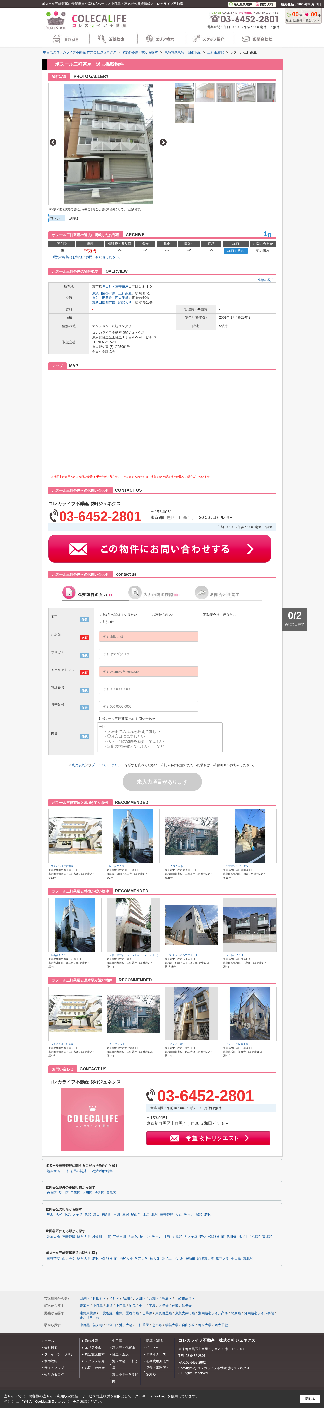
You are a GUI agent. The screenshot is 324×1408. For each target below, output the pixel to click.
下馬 (67, 1214)
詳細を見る (235, 251)
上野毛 (169, 1237)
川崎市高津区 (185, 1298)
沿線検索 (91, 1341)
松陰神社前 (216, 1237)
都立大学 (222, 1258)
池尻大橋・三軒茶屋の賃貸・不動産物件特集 (80, 1171)
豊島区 (111, 1193)
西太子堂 (121, 298)
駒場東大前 (205, 1258)
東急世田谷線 (102, 298)
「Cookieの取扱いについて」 (52, 1401)
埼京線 (236, 1313)
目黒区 (75, 1193)
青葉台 (85, 1306)
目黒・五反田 (122, 1354)
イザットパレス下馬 (237, 1044)
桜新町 (107, 1214)
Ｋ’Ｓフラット (175, 866)
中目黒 (236, 1258)
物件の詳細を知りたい (120, 615)
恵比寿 (157, 1325)
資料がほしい (163, 615)
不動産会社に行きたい (219, 615)
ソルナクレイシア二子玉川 (182, 955)
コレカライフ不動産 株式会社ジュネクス (216, 1340)
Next (163, 142)
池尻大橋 (53, 1237)
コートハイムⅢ (234, 955)
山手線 (147, 1313)
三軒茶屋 (121, 286)
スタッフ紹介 (95, 1361)
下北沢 (255, 1237)
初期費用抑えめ (157, 1361)
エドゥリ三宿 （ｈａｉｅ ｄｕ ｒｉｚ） (134, 955)
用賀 (107, 1237)
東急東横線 (88, 1313)
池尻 (58, 1214)
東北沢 (267, 1237)
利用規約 (78, 765)
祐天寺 (155, 1258)
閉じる (310, 1399)
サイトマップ (54, 1368)
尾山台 (136, 1214)
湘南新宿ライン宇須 (259, 1313)
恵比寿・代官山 (123, 1347)
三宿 (125, 1214)
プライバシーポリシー (108, 765)
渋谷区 (99, 1193)
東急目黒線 (163, 1313)
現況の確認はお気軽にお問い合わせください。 (87, 257)
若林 (207, 1214)
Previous (53, 142)
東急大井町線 (185, 1313)
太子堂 (78, 1214)
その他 (109, 622)
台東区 (52, 1193)
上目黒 (121, 1306)
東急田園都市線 (103, 293)
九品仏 (133, 1237)
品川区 (64, 1193)
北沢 (154, 1214)
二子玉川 (119, 1237)
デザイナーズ (156, 1354)
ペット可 (152, 1347)
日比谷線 (106, 1313)
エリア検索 (93, 1347)
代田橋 (231, 1237)
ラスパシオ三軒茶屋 (62, 866)
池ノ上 (243, 1237)
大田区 (87, 1193)
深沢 (199, 1214)
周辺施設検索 (95, 1354)
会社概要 (50, 1347)
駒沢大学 (125, 303)
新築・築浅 (154, 1341)
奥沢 (50, 1214)
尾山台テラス (116, 866)
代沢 (88, 1214)
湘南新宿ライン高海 (213, 1313)
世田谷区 (108, 286)
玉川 (117, 1214)
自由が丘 (188, 1325)
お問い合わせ (95, 1368)
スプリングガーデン (237, 866)
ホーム (49, 1341)
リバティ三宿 (175, 1044)
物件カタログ (54, 1374)
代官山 (111, 1325)
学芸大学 (141, 1258)
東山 (142, 1306)
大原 (178, 1214)
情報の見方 (266, 280)
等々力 (189, 1214)
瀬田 (96, 1214)
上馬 (146, 1214)
